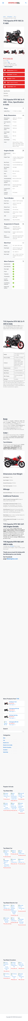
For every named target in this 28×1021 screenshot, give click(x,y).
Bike (9, 62)
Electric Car (6, 742)
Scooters (5, 749)
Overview (6, 95)
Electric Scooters (7, 747)
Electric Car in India (7, 745)
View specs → (12, 704)
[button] (26, 3)
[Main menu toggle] (3, 3)
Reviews (6, 93)
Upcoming (5, 752)
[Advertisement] (14, 305)
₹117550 (12, 546)
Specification (7, 91)
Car (4, 740)
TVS (17, 698)
